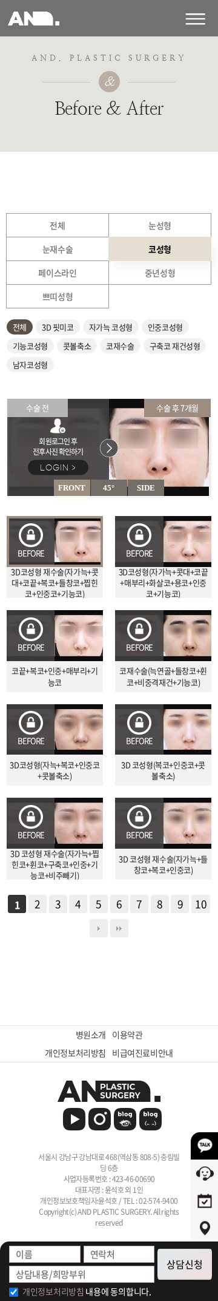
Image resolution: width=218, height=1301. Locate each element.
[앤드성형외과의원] (109, 1091)
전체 (20, 327)
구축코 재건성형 (175, 346)
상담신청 (185, 1264)
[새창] (74, 1119)
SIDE (146, 487)
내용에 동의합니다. (86, 1291)
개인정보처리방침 (75, 1053)
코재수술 (120, 346)
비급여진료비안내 (142, 1053)
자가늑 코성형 (111, 327)
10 (200, 904)
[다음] (9, 496)
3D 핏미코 (58, 327)
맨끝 (119, 928)
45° (108, 487)
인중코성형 (165, 327)
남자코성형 (30, 364)
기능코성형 (30, 346)
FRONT (71, 487)
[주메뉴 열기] (201, 18)
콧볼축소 (77, 346)
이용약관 (127, 1035)
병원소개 (91, 1035)
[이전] (7, 496)
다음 (99, 928)
